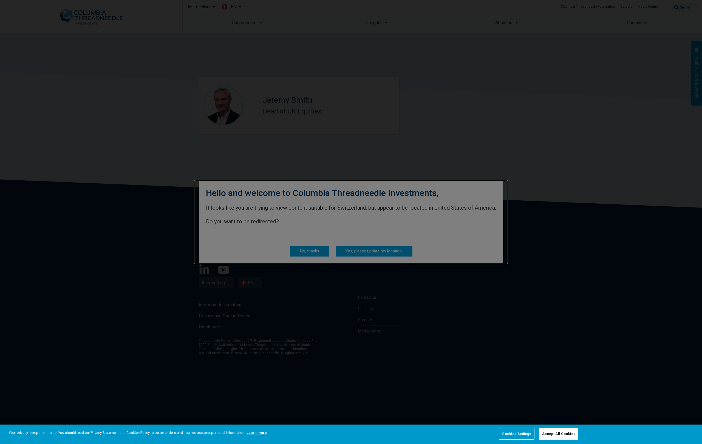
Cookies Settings (516, 434)
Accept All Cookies (558, 434)
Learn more (257, 433)
